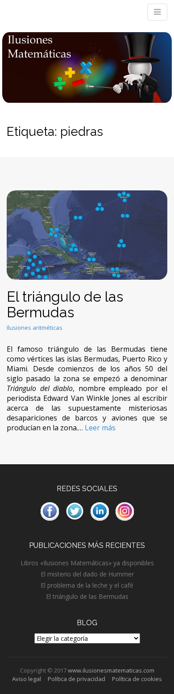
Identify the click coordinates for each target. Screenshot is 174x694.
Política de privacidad (76, 679)
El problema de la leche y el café (87, 585)
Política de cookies (137, 679)
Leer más (100, 428)
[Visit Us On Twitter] (74, 510)
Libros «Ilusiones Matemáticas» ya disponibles (87, 563)
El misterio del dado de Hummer (87, 574)
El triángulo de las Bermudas (65, 304)
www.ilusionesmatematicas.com (111, 670)
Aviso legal (26, 679)
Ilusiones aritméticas (34, 328)
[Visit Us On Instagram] (124, 510)
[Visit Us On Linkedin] (99, 510)
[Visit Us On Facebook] (49, 510)
